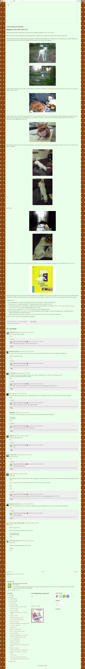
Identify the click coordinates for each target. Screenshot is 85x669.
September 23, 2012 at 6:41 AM (22, 412)
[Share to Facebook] (34, 321)
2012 (10, 597)
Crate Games (40, 263)
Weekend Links (13, 627)
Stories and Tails (14, 616)
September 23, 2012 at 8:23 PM (20, 474)
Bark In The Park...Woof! (15, 629)
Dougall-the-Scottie (14, 332)
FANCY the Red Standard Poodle (16, 523)
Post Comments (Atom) (18, 574)
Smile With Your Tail (14, 541)
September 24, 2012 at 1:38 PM (35, 513)
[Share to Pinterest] (35, 321)
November (12, 601)
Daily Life (12, 323)
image (26, 314)
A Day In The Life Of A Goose (19, 341)
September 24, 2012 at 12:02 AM (35, 341)
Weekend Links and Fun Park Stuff (18, 607)
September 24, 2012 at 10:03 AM (26, 504)
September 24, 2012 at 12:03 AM (35, 384)
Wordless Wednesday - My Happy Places (19, 623)
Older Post (75, 572)
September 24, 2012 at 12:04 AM (35, 403)
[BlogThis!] (32, 321)
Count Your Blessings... (15, 639)
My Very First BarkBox (15, 625)
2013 (10, 595)
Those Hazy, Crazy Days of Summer (18, 657)
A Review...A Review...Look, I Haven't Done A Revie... (19, 645)
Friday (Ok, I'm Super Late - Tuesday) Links (18, 652)
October (12, 603)
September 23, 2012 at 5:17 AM (23, 373)
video (17, 309)
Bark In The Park (26, 309)
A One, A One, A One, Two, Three (17, 631)
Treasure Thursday (14, 610)
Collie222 (11, 436)
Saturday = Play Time (15, 641)
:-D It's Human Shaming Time (16, 619)
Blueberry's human (13, 504)
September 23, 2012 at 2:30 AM (26, 351)
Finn (10, 393)
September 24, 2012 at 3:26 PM (26, 541)
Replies (12, 339)
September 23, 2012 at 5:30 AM (19, 393)
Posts (58, 602)
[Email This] (30, 321)
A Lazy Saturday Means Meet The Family (19, 659)
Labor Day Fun (13, 655)
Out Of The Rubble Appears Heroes (18, 637)
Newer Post (9, 572)
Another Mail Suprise (15, 643)
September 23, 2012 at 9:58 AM (21, 436)
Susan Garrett (71, 263)
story (18, 302)
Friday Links (16, 323)
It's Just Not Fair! (14, 609)
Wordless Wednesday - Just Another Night (18, 613)
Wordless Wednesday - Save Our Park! (19, 635)
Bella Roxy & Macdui (14, 351)
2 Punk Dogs (12, 373)
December (12, 599)
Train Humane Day (25, 311)
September (13, 605)
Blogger (45, 665)
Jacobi (10, 474)
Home (43, 572)
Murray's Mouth (13, 455)
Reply (10, 336)
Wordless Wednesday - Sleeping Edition (19, 650)
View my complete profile (13, 590)
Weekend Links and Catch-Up (17, 617)
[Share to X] (33, 321)
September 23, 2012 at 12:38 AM (26, 332)
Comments (60, 605)
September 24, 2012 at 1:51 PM (32, 523)
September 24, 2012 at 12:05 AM (35, 464)
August (12, 661)
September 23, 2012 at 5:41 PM (24, 455)
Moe (16, 304)
